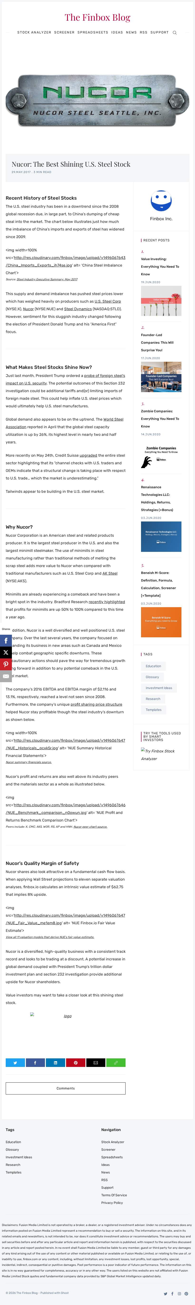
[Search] (175, 32)
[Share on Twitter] (15, 1062)
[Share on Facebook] (35, 1062)
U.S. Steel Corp (108, 301)
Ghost (65, 1293)
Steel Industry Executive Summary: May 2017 (47, 279)
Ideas (117, 32)
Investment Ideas (159, 688)
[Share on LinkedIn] (55, 1062)
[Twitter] (166, 1294)
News (131, 32)
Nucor (28, 309)
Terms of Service (114, 1195)
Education (153, 666)
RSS (144, 32)
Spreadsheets (93, 32)
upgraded (88, 455)
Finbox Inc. (161, 218)
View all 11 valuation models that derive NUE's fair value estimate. (50, 937)
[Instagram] (179, 1294)
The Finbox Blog (97, 17)
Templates (153, 710)
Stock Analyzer (34, 32)
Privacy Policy (112, 1203)
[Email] (6, 676)
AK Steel (109, 573)
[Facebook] (173, 1294)
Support (160, 32)
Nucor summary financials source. (29, 762)
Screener (64, 32)
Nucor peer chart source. (90, 826)
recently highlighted (107, 602)
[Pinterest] (186, 1294)
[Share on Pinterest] (75, 1062)
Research (153, 699)
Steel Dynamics (78, 309)
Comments (66, 1088)
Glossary (152, 677)
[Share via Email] (96, 1062)
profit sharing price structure (96, 704)
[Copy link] (116, 1062)
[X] (6, 652)
